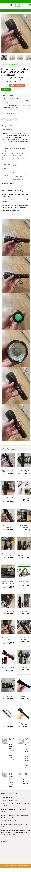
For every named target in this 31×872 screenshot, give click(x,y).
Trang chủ (5, 64)
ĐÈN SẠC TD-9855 (8, 611)
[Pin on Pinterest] (13, 119)
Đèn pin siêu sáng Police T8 (8, 526)
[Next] (28, 34)
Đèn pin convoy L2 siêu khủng (24, 723)
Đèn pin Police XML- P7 (8, 499)
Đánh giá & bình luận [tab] (7, 129)
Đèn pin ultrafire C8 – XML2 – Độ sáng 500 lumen (8, 639)
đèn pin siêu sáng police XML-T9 (24, 638)
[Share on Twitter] (8, 119)
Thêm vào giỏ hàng (16, 85)
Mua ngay (6, 89)
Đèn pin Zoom (4, 113)
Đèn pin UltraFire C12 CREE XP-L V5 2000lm (8, 471)
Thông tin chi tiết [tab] (7, 126)
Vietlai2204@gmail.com (8, 820)
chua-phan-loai (13, 64)
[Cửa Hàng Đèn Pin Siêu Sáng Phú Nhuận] (15, 6)
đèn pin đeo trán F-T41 (24, 582)
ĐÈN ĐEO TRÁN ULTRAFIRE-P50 (24, 526)
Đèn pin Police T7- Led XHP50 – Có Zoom (8, 554)
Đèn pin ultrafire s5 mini (8, 723)
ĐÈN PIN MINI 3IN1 (24, 498)
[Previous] (4, 34)
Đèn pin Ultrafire (11, 113)
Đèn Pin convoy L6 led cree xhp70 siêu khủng (8, 668)
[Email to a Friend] (11, 119)
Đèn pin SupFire (26, 111)
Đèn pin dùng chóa (17, 111)
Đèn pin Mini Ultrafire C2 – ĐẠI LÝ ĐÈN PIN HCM (8, 583)
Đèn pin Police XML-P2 (24, 667)
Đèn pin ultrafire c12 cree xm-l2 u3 (24, 696)
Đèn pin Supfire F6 (8, 115)
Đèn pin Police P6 (24, 611)
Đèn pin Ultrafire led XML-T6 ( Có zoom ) (24, 554)
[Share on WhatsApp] (2, 119)
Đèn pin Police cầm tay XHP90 (24, 471)
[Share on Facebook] (5, 119)
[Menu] (16, 10)
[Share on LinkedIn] (16, 119)
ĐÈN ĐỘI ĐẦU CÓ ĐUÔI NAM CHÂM (8, 696)
